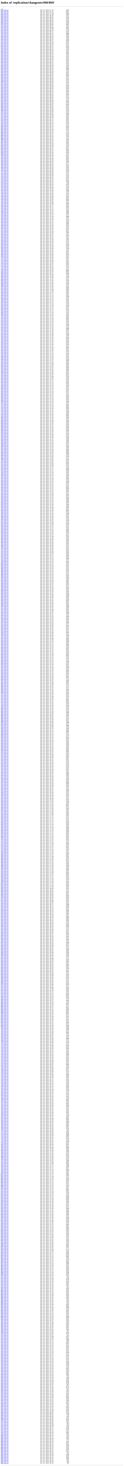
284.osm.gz (5, 423)
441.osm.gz (5, 651)
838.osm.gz (5, 1229)
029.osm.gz (5, 52)
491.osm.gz (5, 724)
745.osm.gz (5, 1093)
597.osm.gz (5, 878)
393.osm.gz (5, 581)
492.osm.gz (5, 725)
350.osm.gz (5, 519)
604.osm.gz (5, 888)
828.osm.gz (5, 1214)
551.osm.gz (5, 811)
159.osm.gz (5, 241)
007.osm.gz (5, 20)
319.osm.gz (5, 474)
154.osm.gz (5, 234)
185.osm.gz (5, 279)
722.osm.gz (5, 1060)
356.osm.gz (5, 528)
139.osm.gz (5, 212)
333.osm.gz (5, 494)
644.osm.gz (5, 946)
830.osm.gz (5, 1217)
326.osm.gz (5, 484)
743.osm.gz (5, 1090)
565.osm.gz (5, 832)
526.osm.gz (5, 775)
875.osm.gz (5, 1282)
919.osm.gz (5, 1346)
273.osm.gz (5, 407)
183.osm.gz (5, 276)
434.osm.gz (5, 641)
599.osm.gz (5, 881)
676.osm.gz (5, 993)
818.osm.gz (5, 1200)
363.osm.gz (5, 538)
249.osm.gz (5, 372)
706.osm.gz (5, 1037)
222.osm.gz (5, 333)
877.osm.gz (5, 1285)
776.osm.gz (5, 1138)
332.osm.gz (5, 493)
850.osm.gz (5, 1246)
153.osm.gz (5, 232)
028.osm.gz (5, 50)
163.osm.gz (5, 247)
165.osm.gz (5, 250)
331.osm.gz (5, 491)
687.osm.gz (5, 1009)
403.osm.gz (5, 596)
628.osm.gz (5, 923)
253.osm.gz (5, 378)
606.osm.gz (5, 891)
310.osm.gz (5, 461)
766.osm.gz (5, 1124)
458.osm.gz (5, 676)
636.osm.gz (5, 935)
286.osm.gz (5, 426)
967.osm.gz (5, 1416)
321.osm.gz (5, 477)
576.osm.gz (5, 848)
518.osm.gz (5, 763)
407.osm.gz (5, 602)
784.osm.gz (5, 1150)
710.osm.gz (5, 1042)
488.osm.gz (5, 720)
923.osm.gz (5, 1352)
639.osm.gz (5, 939)
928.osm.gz (5, 1360)
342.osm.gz (5, 507)
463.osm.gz (5, 683)
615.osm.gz (5, 904)
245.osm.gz (5, 366)
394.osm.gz (5, 583)
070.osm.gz (5, 112)
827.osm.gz (5, 1213)
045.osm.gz (5, 75)
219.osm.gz (5, 328)
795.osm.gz (5, 1166)
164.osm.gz (5, 248)
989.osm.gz (5, 1448)
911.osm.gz (5, 1335)
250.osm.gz (5, 373)
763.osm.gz (5, 1120)
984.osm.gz (5, 1441)
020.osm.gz (5, 39)
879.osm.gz (5, 1288)
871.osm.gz (5, 1277)
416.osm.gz (5, 615)
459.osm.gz (5, 677)
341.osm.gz (5, 506)
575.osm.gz (5, 846)
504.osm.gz (5, 743)
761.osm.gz (5, 1117)
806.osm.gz (5, 1182)
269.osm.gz (5, 401)
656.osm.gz (5, 964)
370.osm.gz (5, 548)
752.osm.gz (5, 1104)
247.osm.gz (5, 369)
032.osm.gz (5, 56)
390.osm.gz (5, 577)
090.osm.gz (5, 141)
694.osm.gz (5, 1019)
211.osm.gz (5, 317)
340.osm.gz (5, 504)
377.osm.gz (5, 558)
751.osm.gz (5, 1102)
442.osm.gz (5, 653)
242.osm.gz (5, 362)
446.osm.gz (5, 658)
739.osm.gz (5, 1085)
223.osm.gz (5, 334)
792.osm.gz (5, 1162)
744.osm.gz (5, 1092)
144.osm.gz (5, 219)
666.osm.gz (5, 978)
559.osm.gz (5, 823)
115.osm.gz (5, 177)
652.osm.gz (5, 958)
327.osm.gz (5, 485)
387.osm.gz (5, 573)
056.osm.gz (5, 91)
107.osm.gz (5, 165)
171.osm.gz (5, 258)
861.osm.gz (5, 1262)
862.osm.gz (5, 1264)
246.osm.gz (5, 368)
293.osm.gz (5, 436)
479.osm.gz (5, 706)
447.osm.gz (5, 660)
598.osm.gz (5, 880)
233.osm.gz (5, 349)
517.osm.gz (5, 762)
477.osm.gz (5, 704)
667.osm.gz (5, 980)
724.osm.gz (5, 1063)
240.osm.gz (5, 359)
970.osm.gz (5, 1421)
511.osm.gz (5, 753)
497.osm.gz (5, 733)
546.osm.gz (5, 804)
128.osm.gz (5, 196)
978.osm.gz (5, 1432)
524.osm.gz (5, 772)
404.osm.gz (5, 597)
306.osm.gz (5, 455)
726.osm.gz (5, 1066)
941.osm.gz (5, 1378)
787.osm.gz (5, 1154)
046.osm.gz (5, 77)
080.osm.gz (5, 126)
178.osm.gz (5, 269)
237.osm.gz (5, 354)
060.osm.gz (5, 97)
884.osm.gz (5, 1296)
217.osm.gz (5, 325)
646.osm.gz (5, 949)
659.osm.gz (5, 968)
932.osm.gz (5, 1365)
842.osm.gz (5, 1234)
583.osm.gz (5, 858)
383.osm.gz (5, 567)
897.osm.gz (5, 1314)
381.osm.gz (5, 564)
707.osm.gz (5, 1038)
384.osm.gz (5, 568)
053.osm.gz (5, 87)
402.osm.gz (5, 594)
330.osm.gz (5, 490)
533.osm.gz (5, 785)
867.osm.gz (5, 1271)
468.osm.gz (5, 690)
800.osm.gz (5, 1173)
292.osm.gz (5, 434)
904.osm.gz (5, 1325)
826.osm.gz (5, 1211)
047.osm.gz (5, 78)
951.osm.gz (5, 1393)
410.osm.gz (5, 606)
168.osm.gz (5, 254)
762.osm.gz (5, 1118)
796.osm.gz (5, 1168)
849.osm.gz (5, 1245)
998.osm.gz (5, 1461)
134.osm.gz (5, 205)
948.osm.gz (5, 1389)
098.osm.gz (5, 152)
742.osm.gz (5, 1089)
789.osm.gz (5, 1157)
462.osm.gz (5, 682)
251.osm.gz (5, 375)
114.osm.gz (5, 176)
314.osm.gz (5, 466)
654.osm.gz (5, 961)
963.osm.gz (5, 1410)
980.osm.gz (5, 1435)
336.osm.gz (5, 498)
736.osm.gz (5, 1080)
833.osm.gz (5, 1221)
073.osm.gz (5, 116)
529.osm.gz (5, 779)
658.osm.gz (5, 967)
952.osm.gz (5, 1394)
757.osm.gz (5, 1111)
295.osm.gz (5, 439)
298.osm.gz (5, 443)
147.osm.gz (5, 224)
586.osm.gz (5, 862)
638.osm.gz (5, 938)
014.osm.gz (5, 30)
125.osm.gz (5, 192)
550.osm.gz (5, 810)
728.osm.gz (5, 1069)
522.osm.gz (5, 769)
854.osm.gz (5, 1252)
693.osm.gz (5, 1018)
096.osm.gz (5, 149)
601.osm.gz (5, 884)
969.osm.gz (5, 1419)
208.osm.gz (5, 312)
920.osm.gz (5, 1348)
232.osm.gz (5, 347)
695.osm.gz (5, 1021)
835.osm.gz (5, 1224)
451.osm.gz (5, 666)
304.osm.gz (5, 452)
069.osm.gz (5, 110)
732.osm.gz (5, 1074)
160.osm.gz (5, 242)
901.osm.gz (5, 1320)
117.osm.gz (5, 180)
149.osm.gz (5, 226)
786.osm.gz (5, 1153)
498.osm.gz (5, 734)
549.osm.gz (5, 808)
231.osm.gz (5, 346)
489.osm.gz (5, 721)
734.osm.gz (5, 1077)
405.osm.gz (5, 599)
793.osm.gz (5, 1163)
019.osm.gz (5, 37)
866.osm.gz (5, 1269)
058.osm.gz (5, 94)
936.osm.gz (5, 1371)
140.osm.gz (5, 213)
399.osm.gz (5, 590)
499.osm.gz (5, 736)
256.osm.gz (5, 382)
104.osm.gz (5, 161)
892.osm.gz (5, 1307)
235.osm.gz (5, 352)
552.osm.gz (5, 813)
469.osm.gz (5, 692)
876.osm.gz (5, 1284)
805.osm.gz (5, 1181)
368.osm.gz (5, 545)
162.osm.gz (5, 245)
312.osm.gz (5, 464)
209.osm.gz (5, 314)
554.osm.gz (5, 816)
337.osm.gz (5, 500)
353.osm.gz (5, 523)
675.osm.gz (5, 992)
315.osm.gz (5, 468)
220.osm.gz (5, 330)
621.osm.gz (5, 913)
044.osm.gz (5, 74)
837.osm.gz (5, 1227)
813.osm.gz (5, 1192)
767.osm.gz (5, 1125)
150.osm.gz (5, 228)
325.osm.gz (5, 482)
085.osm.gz (5, 133)
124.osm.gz (5, 190)
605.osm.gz (5, 890)
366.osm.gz (5, 542)
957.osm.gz (5, 1402)
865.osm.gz (5, 1268)
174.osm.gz (5, 263)
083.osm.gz (5, 130)
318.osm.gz (5, 472)
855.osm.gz (5, 1253)
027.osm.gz (5, 49)
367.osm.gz (5, 544)
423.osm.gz (5, 625)
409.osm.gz (5, 605)
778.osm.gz (5, 1141)
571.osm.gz (5, 840)
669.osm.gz (5, 983)
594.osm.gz (5, 874)
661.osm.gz (5, 971)
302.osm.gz (5, 449)
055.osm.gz (5, 90)
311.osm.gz (5, 462)
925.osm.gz (5, 1355)
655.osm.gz (5, 962)
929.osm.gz (5, 1361)
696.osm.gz (5, 1022)
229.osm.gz (5, 343)
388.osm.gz (5, 574)
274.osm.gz (5, 408)
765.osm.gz (5, 1122)
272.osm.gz (5, 405)
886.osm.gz (5, 1298)
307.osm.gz (5, 456)
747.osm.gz (5, 1096)
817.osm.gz (5, 1198)
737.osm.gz (5, 1082)
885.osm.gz (5, 1297)
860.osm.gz (5, 1261)
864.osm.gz (5, 1266)
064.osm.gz (5, 103)
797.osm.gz (5, 1169)
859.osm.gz (5, 1259)
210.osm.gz (5, 315)
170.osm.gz (5, 257)
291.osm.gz (5, 433)
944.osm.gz (5, 1383)
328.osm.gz (5, 487)
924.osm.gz (5, 1354)
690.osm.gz (5, 1013)
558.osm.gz (5, 821)
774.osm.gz (5, 1136)
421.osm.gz (5, 622)
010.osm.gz (5, 24)
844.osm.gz (5, 1237)
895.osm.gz (5, 1312)
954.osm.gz (5, 1397)
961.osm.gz (5, 1408)
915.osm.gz (5, 1341)
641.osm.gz (5, 942)
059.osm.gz (5, 96)
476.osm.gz (5, 702)
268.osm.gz (5, 400)
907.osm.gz (5, 1329)
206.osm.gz (5, 309)
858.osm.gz (5, 1258)
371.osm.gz (5, 549)
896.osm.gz (5, 1313)
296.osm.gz (5, 440)
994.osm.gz (5, 1455)
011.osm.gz (5, 26)
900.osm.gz (5, 1319)
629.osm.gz (5, 925)
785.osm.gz (5, 1152)
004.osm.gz (5, 16)
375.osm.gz (5, 555)
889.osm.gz (5, 1303)
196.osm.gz (5, 295)
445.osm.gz (5, 657)
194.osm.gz (5, 292)
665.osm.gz (5, 977)
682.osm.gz (5, 1002)
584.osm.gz (5, 859)
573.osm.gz (5, 843)
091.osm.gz (5, 142)
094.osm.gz (5, 146)
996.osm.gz (5, 1458)
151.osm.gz (5, 229)
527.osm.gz (5, 776)
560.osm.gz (5, 824)
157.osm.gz (5, 238)
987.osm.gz (5, 1445)
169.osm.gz (5, 256)
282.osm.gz (5, 420)
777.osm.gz (5, 1140)
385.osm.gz (5, 570)
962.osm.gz (5, 1409)
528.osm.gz (5, 778)
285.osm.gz (5, 424)
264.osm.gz (5, 394)
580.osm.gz (5, 853)
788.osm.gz (5, 1156)
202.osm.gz (5, 304)
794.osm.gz (5, 1165)
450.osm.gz (5, 664)
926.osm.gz (5, 1357)
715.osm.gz (5, 1050)
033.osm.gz (5, 58)
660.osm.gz (5, 970)
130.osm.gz (5, 199)
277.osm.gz (5, 413)
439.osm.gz (5, 648)
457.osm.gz (5, 674)
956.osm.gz (5, 1400)
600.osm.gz (5, 882)
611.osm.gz (5, 898)
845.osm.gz (5, 1239)
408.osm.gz (5, 603)
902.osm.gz (5, 1322)
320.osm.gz (5, 475)
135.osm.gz (5, 206)
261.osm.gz (5, 389)
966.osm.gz (5, 1415)
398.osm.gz (5, 589)
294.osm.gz (5, 437)
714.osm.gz (5, 1048)
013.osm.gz (5, 29)
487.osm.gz (5, 718)
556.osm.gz (5, 818)
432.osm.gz (5, 638)
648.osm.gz (5, 952)
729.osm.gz (5, 1070)
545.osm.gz (5, 802)
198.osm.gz (5, 298)
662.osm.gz (5, 973)
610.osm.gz (5, 897)
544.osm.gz (5, 801)
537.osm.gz (5, 791)
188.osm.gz (5, 283)
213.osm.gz (5, 320)
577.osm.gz (5, 849)
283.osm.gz (5, 421)
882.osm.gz (5, 1293)
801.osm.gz (5, 1175)
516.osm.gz (5, 760)
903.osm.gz (5, 1323)
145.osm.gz (5, 221)
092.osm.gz (5, 144)
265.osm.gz (5, 395)
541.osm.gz (5, 797)
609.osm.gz (5, 896)
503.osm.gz (5, 741)
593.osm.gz (5, 872)
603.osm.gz (5, 887)
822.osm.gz (5, 1205)
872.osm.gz (5, 1278)
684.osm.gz (5, 1005)
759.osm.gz (5, 1114)
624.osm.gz (5, 917)
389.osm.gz (5, 576)
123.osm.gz (5, 189)
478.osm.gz (5, 705)
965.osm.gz (5, 1413)
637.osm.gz (5, 936)
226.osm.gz (5, 338)
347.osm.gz (5, 514)
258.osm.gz (5, 385)
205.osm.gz (5, 308)
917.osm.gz (5, 1344)
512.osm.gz (5, 754)
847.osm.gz (5, 1242)
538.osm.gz (5, 792)
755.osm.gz (5, 1108)
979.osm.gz (5, 1434)
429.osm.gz (5, 634)
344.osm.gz (5, 510)
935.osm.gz (5, 1370)
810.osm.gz (5, 1188)
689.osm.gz (5, 1012)
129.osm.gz (5, 197)
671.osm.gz (5, 986)
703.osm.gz (5, 1032)
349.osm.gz (5, 517)
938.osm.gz (5, 1374)
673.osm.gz (5, 989)
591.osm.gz (5, 869)
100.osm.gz (5, 155)
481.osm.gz (5, 709)
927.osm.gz (5, 1358)
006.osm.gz (5, 18)
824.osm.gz (5, 1208)
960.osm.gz (5, 1406)
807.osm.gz (5, 1184)
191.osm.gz (5, 288)
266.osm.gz (5, 397)
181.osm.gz (5, 273)
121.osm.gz (5, 186)
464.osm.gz (5, 685)
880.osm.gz (5, 1290)
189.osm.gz (5, 285)
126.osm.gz (5, 193)
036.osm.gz (5, 62)
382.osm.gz (5, 565)
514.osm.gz (5, 757)
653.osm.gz (5, 960)
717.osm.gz (5, 1053)
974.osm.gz (5, 1426)
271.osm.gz (5, 404)
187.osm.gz (5, 282)
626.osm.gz (5, 920)
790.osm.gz (5, 1159)
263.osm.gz (5, 392)
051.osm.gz (5, 84)
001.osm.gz (5, 11)
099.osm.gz (5, 154)
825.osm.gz (5, 1210)
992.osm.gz (5, 1453)
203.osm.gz (5, 305)
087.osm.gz (5, 136)
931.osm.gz (5, 1364)
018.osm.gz (5, 36)
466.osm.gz (5, 688)
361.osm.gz (5, 535)
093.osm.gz (5, 145)
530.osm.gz (5, 781)
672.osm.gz (5, 987)
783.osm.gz (5, 1149)
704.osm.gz (5, 1034)
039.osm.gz (5, 66)
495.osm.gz (5, 730)
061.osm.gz (5, 98)
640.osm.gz (5, 941)
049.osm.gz (5, 81)
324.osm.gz (5, 481)
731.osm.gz (5, 1073)
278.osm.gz (5, 414)
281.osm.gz (5, 418)
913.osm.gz (5, 1338)
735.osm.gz (5, 1079)
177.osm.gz (5, 267)
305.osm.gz (5, 453)
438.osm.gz (5, 647)
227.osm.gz (5, 340)
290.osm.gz (5, 432)
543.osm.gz (5, 800)
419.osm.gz (5, 619)
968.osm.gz (5, 1418)
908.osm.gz (5, 1330)
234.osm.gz (5, 350)
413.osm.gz (5, 610)
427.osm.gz (5, 631)
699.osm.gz (5, 1026)
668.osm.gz (5, 981)
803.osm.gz (5, 1178)
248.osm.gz (5, 370)
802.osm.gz (5, 1176)
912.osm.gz (5, 1336)
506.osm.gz (5, 746)
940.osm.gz (5, 1377)
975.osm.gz (5, 1428)
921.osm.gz (5, 1349)
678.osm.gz (5, 996)
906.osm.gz (5, 1328)
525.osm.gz (5, 773)
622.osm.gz (5, 914)
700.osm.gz (5, 1028)
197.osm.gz (5, 296)
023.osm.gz (5, 43)
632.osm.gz (5, 929)
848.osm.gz (5, 1243)
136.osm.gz (5, 208)
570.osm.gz (5, 839)
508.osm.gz (5, 749)
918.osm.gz (5, 1345)
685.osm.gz (5, 1006)
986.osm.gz (5, 1444)
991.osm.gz (5, 1451)
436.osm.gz (5, 644)
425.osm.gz (5, 628)
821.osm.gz (5, 1204)
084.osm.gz (5, 132)
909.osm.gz (5, 1332)
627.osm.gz (5, 922)
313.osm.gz (5, 465)
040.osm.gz (5, 68)
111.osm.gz (5, 171)
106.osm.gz (5, 164)
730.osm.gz (5, 1072)
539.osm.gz (5, 794)
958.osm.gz (5, 1403)
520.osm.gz (5, 766)
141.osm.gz (5, 215)
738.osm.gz (5, 1083)
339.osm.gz (5, 503)
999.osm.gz (5, 1463)
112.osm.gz (5, 173)
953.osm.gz (5, 1396)
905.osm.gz (5, 1326)
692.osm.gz (5, 1016)
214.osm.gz (5, 321)
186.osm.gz (5, 280)
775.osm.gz (5, 1137)
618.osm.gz (5, 909)
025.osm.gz (5, 46)
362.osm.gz (5, 536)
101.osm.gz (5, 157)
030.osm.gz (5, 53)
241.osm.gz (5, 360)
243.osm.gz (5, 363)
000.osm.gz (5, 10)
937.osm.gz (5, 1373)
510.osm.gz (5, 752)
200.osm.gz (5, 301)
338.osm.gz (5, 501)
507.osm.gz (5, 747)
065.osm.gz (5, 104)
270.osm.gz (5, 402)
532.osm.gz (5, 784)
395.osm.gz (5, 584)
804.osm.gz (5, 1179)
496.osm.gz (5, 731)
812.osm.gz (5, 1191)
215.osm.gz (5, 322)
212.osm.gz (5, 318)
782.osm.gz (5, 1147)
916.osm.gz (5, 1342)
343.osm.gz (5, 509)
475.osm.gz (5, 701)
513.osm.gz (5, 756)
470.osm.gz (5, 693)
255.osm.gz (5, 381)
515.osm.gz (5, 759)
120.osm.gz (5, 184)
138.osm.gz (5, 210)
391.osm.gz (5, 578)
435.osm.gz (5, 642)
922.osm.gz (5, 1351)
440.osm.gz (5, 650)
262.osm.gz (5, 391)
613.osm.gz (5, 901)
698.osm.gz (5, 1025)
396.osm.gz (5, 586)
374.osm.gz (5, 554)
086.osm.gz (5, 135)
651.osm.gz (5, 957)
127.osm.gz (5, 194)
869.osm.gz (5, 1274)
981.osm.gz (5, 1437)
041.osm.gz (5, 69)
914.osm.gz (5, 1339)
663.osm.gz (5, 974)
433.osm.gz (5, 640)
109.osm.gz (5, 168)
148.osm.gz (5, 225)
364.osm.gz (5, 539)
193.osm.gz (5, 290)
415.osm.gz (5, 613)
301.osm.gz (5, 448)
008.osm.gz (5, 21)
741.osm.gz (5, 1088)
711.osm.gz (5, 1044)
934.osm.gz (5, 1368)
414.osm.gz (5, 612)
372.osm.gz (5, 551)
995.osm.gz (5, 1457)
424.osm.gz (5, 626)
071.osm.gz (5, 113)
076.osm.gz (5, 120)
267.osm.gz (5, 398)
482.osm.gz (5, 711)
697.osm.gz (5, 1024)
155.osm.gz (5, 235)
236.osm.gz (5, 353)
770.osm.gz (5, 1130)
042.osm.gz (5, 71)
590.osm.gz (5, 868)
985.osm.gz (5, 1442)
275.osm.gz (5, 410)
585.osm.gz (5, 861)
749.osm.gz (5, 1099)
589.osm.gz (5, 866)
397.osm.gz (5, 587)
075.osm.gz (5, 119)
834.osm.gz (5, 1223)
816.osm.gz (5, 1197)
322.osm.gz (5, 478)
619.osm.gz (5, 910)
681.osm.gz (5, 1000)
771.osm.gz (5, 1131)
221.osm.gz (5, 331)
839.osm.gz (5, 1230)
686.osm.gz (5, 1008)
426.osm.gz (5, 629)
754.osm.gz (5, 1106)
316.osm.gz (5, 469)
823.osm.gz (5, 1207)
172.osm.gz (5, 260)
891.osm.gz (5, 1306)
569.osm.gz (5, 837)
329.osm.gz (5, 488)
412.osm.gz (5, 609)
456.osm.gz (5, 673)
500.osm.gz (5, 737)
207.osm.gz (5, 311)
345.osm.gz (5, 512)
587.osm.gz (5, 864)
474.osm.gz (5, 699)
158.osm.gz (5, 240)
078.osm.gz (5, 123)
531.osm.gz (5, 782)
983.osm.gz (5, 1439)
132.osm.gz (5, 202)
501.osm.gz (5, 738)
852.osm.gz (5, 1249)
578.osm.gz (5, 850)
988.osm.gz (5, 1447)
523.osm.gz (5, 770)
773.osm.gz (5, 1134)
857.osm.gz (5, 1256)
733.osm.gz (5, 1076)
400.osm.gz (5, 592)
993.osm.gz (5, 1454)
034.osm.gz (5, 59)
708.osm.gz (5, 1040)
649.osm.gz (5, 954)
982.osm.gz (5, 1438)
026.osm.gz (5, 48)
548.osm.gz (5, 807)
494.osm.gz (5, 728)
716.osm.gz (5, 1051)
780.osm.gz (5, 1144)
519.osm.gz (5, 765)
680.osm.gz (5, 999)
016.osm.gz (5, 33)
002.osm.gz (5, 13)
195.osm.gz (5, 293)
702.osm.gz (5, 1031)
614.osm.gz (5, 903)
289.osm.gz (5, 430)
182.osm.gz (5, 274)
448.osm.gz (5, 661)
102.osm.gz (5, 158)
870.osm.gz (5, 1275)
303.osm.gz (5, 450)
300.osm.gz (5, 446)
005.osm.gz (5, 17)
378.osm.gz (5, 560)
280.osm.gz (5, 417)
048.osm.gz (5, 80)
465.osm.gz (5, 686)
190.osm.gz (5, 286)
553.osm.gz (5, 814)
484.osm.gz (5, 714)
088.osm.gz (5, 138)
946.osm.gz (5, 1386)
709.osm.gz (5, 1041)
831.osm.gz (5, 1218)
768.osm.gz (5, 1127)
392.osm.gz (5, 580)
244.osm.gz (5, 365)
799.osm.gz (5, 1172)
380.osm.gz (5, 562)
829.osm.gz (5, 1216)
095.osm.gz (5, 148)
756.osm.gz (5, 1109)
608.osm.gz (5, 894)
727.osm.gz (5, 1067)
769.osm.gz (5, 1128)
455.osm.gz (5, 672)
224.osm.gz (5, 336)
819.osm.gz (5, 1201)
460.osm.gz (5, 679)
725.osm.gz (5, 1064)
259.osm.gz (5, 386)
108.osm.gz (5, 167)
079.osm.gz (5, 125)
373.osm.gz (5, 552)
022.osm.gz (5, 42)
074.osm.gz (5, 117)
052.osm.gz (5, 85)
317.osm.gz (5, 471)
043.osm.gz (5, 72)
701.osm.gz (5, 1029)
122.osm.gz (5, 187)
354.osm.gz (5, 525)
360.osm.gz (5, 533)
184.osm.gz (5, 277)
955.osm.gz (5, 1399)
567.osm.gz (5, 834)
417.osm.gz (5, 616)
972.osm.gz (5, 1423)
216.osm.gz (5, 324)
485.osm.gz (5, 715)
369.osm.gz (5, 546)
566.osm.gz (5, 833)
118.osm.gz (5, 181)
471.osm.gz (5, 695)
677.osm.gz (5, 994)
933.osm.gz (5, 1367)
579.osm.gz (5, 852)
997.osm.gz (5, 1460)
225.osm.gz (5, 337)
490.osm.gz (5, 722)
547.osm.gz (5, 805)
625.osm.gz (5, 919)
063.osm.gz (5, 101)
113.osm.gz (5, 174)
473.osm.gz (5, 698)
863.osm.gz (5, 1265)
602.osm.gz (5, 885)
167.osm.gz (5, 253)
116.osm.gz (5, 178)
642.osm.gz (5, 944)
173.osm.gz (5, 261)
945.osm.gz (5, 1384)
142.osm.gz (5, 216)
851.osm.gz (5, 1248)
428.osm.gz (5, 632)
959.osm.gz (5, 1405)
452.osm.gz (5, 667)
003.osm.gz (5, 14)
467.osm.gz (5, 689)
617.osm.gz (5, 907)
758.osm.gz (5, 1112)
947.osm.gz (5, 1387)
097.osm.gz (5, 151)
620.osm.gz (5, 912)
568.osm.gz (5, 836)
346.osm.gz (5, 513)
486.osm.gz (5, 717)
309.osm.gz (5, 459)
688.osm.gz (5, 1010)
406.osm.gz (5, 600)
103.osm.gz (5, 160)
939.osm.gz (5, 1376)
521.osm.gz (5, 768)
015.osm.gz (5, 32)
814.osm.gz (5, 1194)
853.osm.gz (5, 1250)
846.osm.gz (5, 1240)
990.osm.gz (5, 1450)
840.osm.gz (5, 1232)
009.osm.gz (5, 23)
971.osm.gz (5, 1422)
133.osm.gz (5, 203)
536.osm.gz (5, 789)
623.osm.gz (5, 916)
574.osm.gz (5, 845)
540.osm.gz (5, 795)
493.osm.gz (5, 727)
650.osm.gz (5, 955)
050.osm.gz (5, 82)
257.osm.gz (5, 384)
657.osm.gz (5, 965)
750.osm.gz (5, 1101)
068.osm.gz (5, 109)
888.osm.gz (5, 1301)
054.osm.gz (5, 88)
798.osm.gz (5, 1170)
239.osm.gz (5, 357)
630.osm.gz (5, 926)
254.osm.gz (5, 379)
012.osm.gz (5, 27)
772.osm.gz (5, 1133)
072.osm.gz (5, 114)
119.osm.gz (5, 183)
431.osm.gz (5, 637)
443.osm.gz (5, 654)
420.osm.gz (5, 621)
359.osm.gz (5, 532)
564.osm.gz (5, 830)
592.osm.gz (5, 871)
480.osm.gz (5, 708)
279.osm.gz (5, 416)
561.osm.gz (5, 826)
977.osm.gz (5, 1431)
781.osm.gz (5, 1146)
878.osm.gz (5, 1287)
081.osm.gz (5, 128)
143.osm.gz (5, 218)
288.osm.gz (5, 429)
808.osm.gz (5, 1185)
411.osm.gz (5, 608)
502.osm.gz (5, 740)
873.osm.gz (5, 1280)
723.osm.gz (5, 1061)
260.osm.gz (5, 388)
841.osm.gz (5, 1233)
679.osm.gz (5, 997)
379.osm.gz (5, 561)
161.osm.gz (5, 244)
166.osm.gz (5, 251)
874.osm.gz (5, 1281)
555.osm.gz (5, 817)
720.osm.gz (5, 1057)
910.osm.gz (5, 1333)
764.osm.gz (5, 1121)
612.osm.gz (5, 900)
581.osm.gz (5, 855)
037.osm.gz (5, 64)
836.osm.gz (5, 1226)
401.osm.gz (5, 593)
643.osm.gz (5, 945)
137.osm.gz (5, 209)
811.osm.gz (5, 1189)
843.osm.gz (5, 1236)
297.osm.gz (5, 442)
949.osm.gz (5, 1390)
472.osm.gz (5, 696)
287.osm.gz (5, 427)
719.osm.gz (5, 1056)
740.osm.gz (5, 1086)
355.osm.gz (5, 526)
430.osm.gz (5, 635)
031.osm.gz (5, 55)
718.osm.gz (5, 1054)
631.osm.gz (5, 928)
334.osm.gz (5, 496)
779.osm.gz (5, 1143)
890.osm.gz (5, 1304)
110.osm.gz (5, 170)
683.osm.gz (5, 1003)
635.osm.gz (5, 933)
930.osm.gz (5, 1362)
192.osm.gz (5, 289)
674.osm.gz (5, 990)
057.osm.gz (5, 93)
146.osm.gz (5, 222)
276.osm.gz (5, 411)
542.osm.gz (5, 798)
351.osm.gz (5, 520)
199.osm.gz (5, 299)
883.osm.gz (5, 1294)
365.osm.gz (5, 541)
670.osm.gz (5, 984)
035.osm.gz (5, 61)
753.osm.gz (5, 1105)
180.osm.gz (5, 272)
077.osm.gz (5, 122)
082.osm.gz (5, 129)
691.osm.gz (5, 1015)
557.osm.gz (5, 820)
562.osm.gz (5, 827)
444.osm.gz (5, 656)
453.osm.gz (5, 669)
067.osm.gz (5, 107)
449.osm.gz (5, 663)
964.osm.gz (5, 1412)
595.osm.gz (5, 875)
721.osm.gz (5, 1058)
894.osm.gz (5, 1310)
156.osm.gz (5, 237)
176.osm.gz (5, 266)
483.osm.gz (5, 712)
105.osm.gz (5, 162)
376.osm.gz (5, 557)
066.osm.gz (5, 106)
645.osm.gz (5, 948)
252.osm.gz (5, 376)
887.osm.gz (5, 1300)
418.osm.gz (5, 618)
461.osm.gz (5, 680)
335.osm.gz (5, 497)
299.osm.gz (5, 445)
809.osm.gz (5, 1186)
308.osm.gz (5, 458)
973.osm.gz (5, 1425)
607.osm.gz (5, 893)
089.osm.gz (5, 139)
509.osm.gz (5, 750)
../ (2, 8)
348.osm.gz (5, 516)
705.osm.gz (5, 1035)
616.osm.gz (5, 906)
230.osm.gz (5, 344)
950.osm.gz (5, 1392)
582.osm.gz (5, 856)
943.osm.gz (5, 1381)
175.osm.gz (5, 264)
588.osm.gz (5, 865)
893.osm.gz (5, 1309)
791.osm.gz (5, 1160)
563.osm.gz (5, 829)
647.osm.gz (5, 951)
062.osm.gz (5, 100)
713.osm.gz (5, 1047)
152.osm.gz (5, 231)
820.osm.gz (5, 1202)
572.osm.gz (5, 842)
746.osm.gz (5, 1095)
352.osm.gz (5, 522)
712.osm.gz (5, 1045)
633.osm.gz (5, 930)
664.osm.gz (5, 976)
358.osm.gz (5, 530)
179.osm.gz (5, 270)
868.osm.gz (5, 1272)
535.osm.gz (5, 788)
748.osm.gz (5, 1098)
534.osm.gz (5, 786)
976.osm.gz (5, 1429)
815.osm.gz (5, 1195)
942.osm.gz (5, 1380)
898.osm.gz (5, 1316)
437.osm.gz (5, 645)
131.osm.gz (5, 200)
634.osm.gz (5, 932)
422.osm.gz (5, 624)
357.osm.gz (5, 529)
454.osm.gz (5, 670)
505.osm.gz (5, 744)
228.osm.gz (5, 341)
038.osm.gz (5, 65)
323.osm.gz (5, 480)
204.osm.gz (5, 306)
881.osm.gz (5, 1291)
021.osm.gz (5, 40)
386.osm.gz (5, 571)
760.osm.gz (5, 1115)
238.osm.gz (5, 356)
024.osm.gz (5, 45)
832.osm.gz (5, 1220)
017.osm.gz (5, 34)
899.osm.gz (5, 1317)
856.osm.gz (5, 1255)
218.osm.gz (5, 327)
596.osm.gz (5, 877)
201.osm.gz (5, 302)
